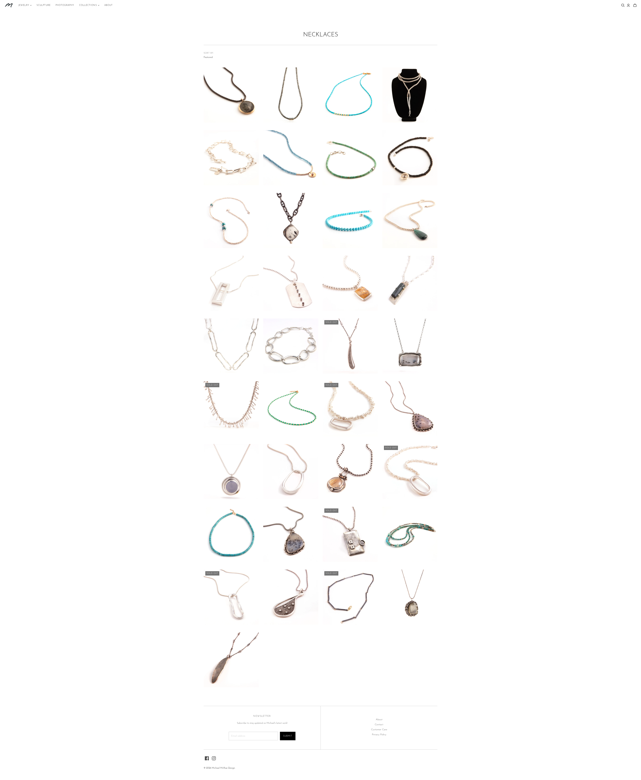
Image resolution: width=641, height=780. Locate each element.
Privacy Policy (379, 734)
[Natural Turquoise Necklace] (350, 157)
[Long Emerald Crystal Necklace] (409, 283)
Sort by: (209, 53)
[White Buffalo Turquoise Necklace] (290, 220)
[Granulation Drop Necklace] (350, 346)
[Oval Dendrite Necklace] (409, 408)
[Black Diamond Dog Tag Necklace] (290, 283)
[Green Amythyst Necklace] (409, 597)
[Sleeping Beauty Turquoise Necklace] (350, 220)
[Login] (628, 5)
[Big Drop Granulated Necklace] (290, 597)
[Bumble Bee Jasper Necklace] (350, 283)
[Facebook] (207, 758)
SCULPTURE (43, 5)
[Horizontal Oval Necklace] (350, 408)
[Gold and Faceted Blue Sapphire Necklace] (290, 157)
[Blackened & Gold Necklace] (350, 597)
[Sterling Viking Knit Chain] (290, 95)
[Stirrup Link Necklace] (231, 157)
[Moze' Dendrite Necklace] (290, 534)
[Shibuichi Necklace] (231, 659)
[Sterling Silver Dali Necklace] (231, 346)
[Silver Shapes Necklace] (350, 534)
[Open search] (623, 5)
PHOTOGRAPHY (65, 5)
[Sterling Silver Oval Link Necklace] (290, 346)
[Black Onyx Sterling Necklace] (409, 157)
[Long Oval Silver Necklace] (231, 597)
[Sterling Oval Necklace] (290, 471)
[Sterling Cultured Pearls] (231, 220)
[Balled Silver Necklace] (231, 408)
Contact (379, 724)
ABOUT (108, 5)
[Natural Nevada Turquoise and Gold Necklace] (231, 534)
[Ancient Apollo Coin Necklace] (231, 95)
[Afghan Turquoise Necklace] (350, 95)
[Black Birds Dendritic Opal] (409, 346)
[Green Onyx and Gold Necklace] (290, 408)
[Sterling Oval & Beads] (409, 471)
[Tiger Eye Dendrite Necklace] (350, 471)
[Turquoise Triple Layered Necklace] (409, 534)
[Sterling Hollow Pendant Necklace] (231, 283)
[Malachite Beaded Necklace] (409, 220)
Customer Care (379, 729)
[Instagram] (214, 758)
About (379, 719)
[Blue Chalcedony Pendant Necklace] (231, 471)
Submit (287, 736)
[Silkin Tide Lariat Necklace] (409, 95)
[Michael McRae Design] (9, 5)
